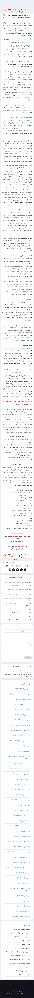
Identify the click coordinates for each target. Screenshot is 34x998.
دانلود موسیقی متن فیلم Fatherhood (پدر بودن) (19, 620)
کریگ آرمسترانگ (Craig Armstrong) (20, 741)
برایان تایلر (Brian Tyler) (23, 751)
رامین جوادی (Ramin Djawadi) (21, 704)
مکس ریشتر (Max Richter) (22, 699)
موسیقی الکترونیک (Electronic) (22, 929)
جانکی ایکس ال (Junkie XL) (22, 821)
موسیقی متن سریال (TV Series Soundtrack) (18, 959)
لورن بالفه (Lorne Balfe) (23, 746)
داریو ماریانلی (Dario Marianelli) (21, 736)
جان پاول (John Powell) (23, 906)
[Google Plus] (21, 569)
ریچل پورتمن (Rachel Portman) (21, 916)
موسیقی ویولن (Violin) (24, 975)
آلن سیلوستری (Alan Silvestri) (22, 795)
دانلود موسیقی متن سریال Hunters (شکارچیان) (19, 609)
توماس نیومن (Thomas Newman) (20, 862)
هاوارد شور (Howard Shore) (22, 873)
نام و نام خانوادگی (26, 631)
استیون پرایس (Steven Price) (22, 764)
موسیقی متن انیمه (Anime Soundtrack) (20, 948)
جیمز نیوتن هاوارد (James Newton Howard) (17, 868)
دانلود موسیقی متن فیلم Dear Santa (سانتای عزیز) (18, 595)
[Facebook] (25, 569)
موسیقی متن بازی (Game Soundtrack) (20, 956)
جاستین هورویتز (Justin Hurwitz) (21, 836)
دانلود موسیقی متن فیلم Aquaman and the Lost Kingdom (18, 605)
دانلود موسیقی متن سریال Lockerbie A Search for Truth (18, 590)
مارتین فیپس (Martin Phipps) (22, 784)
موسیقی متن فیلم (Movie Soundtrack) (20, 963)
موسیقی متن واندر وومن (26, 676)
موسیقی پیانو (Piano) (24, 941)
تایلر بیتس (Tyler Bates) (23, 805)
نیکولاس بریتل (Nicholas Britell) (21, 857)
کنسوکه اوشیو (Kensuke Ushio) (21, 911)
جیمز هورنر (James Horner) (22, 715)
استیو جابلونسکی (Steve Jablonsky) (20, 769)
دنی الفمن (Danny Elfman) (22, 831)
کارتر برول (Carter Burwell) (23, 779)
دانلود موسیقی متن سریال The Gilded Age (20, 613)
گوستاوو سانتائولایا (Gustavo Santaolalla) (18, 852)
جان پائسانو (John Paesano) (22, 901)
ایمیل (29, 637)
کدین (13, 991)
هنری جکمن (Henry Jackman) (21, 774)
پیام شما (29, 644)
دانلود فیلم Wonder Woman (25, 672)
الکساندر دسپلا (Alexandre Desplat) (20, 730)
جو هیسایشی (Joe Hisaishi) (22, 816)
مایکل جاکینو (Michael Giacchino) (20, 790)
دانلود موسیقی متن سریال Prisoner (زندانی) (20, 586)
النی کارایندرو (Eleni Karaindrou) (21, 725)
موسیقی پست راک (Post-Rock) (22, 937)
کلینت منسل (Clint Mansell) (22, 710)
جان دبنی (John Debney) (23, 896)
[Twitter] (13, 569)
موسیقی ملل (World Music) (23, 967)
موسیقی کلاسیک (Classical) (22, 944)
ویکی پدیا (19, 490)
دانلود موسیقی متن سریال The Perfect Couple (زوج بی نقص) (17, 599)
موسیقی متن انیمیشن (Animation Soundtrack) (18, 952)
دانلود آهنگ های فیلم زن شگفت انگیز (23, 670)
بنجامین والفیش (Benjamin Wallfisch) (19, 826)
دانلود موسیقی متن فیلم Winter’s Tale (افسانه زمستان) (17, 582)
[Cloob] (9, 569)
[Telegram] (17, 569)
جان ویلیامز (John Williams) (22, 720)
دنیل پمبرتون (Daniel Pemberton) (21, 800)
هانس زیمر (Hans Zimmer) (22, 689)
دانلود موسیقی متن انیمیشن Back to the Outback (18, 616)
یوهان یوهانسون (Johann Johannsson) (19, 842)
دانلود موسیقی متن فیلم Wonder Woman (22, 674)
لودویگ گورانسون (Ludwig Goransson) (19, 694)
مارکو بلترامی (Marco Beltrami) (21, 847)
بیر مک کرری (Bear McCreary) (21, 810)
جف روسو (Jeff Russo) (23, 878)
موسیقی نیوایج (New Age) (23, 971)
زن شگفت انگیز (8, 674)
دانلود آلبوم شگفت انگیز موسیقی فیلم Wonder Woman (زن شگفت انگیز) (19, 16)
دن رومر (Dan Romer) (24, 883)
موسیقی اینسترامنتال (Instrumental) (20, 933)
